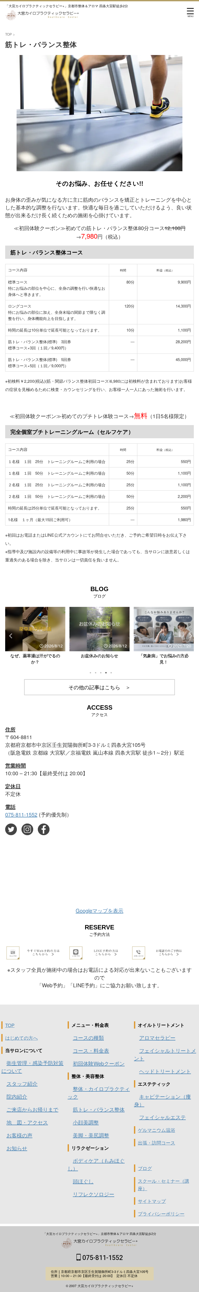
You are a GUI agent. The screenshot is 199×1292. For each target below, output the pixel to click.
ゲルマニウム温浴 (156, 1129)
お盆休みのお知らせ (35, 656)
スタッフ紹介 (22, 1083)
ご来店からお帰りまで (32, 1109)
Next (189, 635)
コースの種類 (88, 1037)
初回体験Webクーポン (99, 1063)
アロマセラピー (157, 1037)
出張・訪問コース (156, 1142)
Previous (10, 635)
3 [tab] (100, 672)
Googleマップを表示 (99, 910)
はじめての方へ (21, 1037)
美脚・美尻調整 (91, 1135)
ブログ (145, 1168)
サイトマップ (152, 1200)
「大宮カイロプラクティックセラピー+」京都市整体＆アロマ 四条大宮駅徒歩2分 (99, 1233)
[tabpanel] (35, 634)
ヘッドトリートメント (165, 1071)
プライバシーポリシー (161, 1213)
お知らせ (16, 1148)
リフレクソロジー (93, 1194)
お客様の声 (19, 1135)
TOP (10, 1025)
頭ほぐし (83, 1181)
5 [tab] (111, 672)
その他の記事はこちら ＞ (99, 687)
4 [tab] (106, 672)
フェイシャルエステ (162, 1117)
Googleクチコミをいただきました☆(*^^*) (164, 659)
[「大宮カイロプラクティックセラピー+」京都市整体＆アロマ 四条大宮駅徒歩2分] (42, 16)
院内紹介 (16, 1096)
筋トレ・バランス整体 (99, 1109)
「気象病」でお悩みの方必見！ (99, 659)
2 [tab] (95, 672)
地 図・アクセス (27, 1122)
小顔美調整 (86, 1122)
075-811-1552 (21, 814)
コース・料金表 (91, 1050)
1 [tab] (90, 672)
